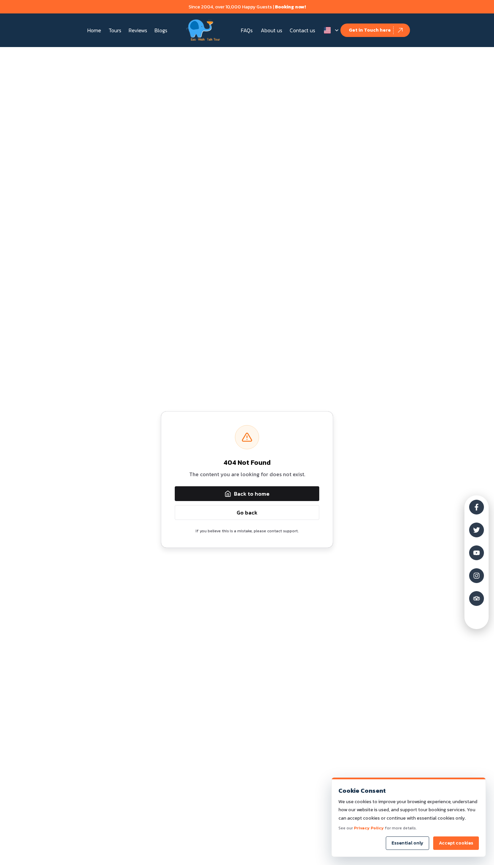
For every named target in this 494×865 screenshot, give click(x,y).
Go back (247, 512)
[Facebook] (476, 507)
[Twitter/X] (476, 530)
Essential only (407, 843)
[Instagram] (476, 575)
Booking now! (290, 6)
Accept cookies (456, 843)
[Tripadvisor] (476, 598)
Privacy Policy (369, 828)
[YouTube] (476, 552)
